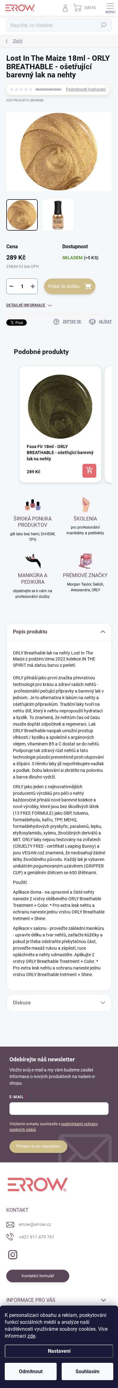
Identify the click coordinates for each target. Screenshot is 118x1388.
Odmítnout (30, 1371)
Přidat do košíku (64, 286)
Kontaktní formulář (38, 1276)
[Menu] (110, 8)
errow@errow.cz (35, 1224)
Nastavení (59, 1351)
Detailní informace (25, 305)
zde (31, 1336)
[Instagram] (11, 1253)
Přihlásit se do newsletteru (38, 1146)
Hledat (103, 25)
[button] (12, 424)
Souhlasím (87, 1371)
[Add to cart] (89, 471)
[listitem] (60, 424)
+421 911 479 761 (36, 1236)
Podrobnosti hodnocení (86, 89)
